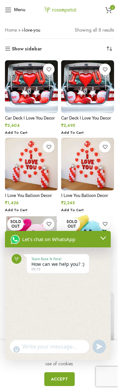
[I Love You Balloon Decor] (31, 164)
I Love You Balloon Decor (28, 195)
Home (11, 30)
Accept (59, 379)
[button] (16, 132)
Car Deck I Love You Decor (30, 118)
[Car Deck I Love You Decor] (31, 86)
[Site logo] (59, 9)
